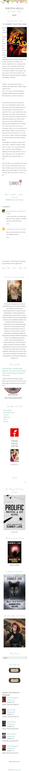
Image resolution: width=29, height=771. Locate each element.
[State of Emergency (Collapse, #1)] (4, 700)
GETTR (5, 419)
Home (14, 267)
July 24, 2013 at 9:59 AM (19, 229)
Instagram (6, 415)
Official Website (7, 410)
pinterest (14, 197)
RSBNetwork (6, 417)
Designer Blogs (17, 769)
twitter (21, 194)
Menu (14, 15)
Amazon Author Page (8, 412)
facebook (13, 194)
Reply (7, 223)
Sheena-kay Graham (11, 211)
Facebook (5, 421)
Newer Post (6, 267)
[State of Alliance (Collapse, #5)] (4, 736)
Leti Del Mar (9, 229)
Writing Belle (14, 8)
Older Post (23, 267)
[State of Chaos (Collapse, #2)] (4, 712)
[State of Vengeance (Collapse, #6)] (4, 748)
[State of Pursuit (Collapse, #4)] (4, 724)
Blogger (18, 761)
